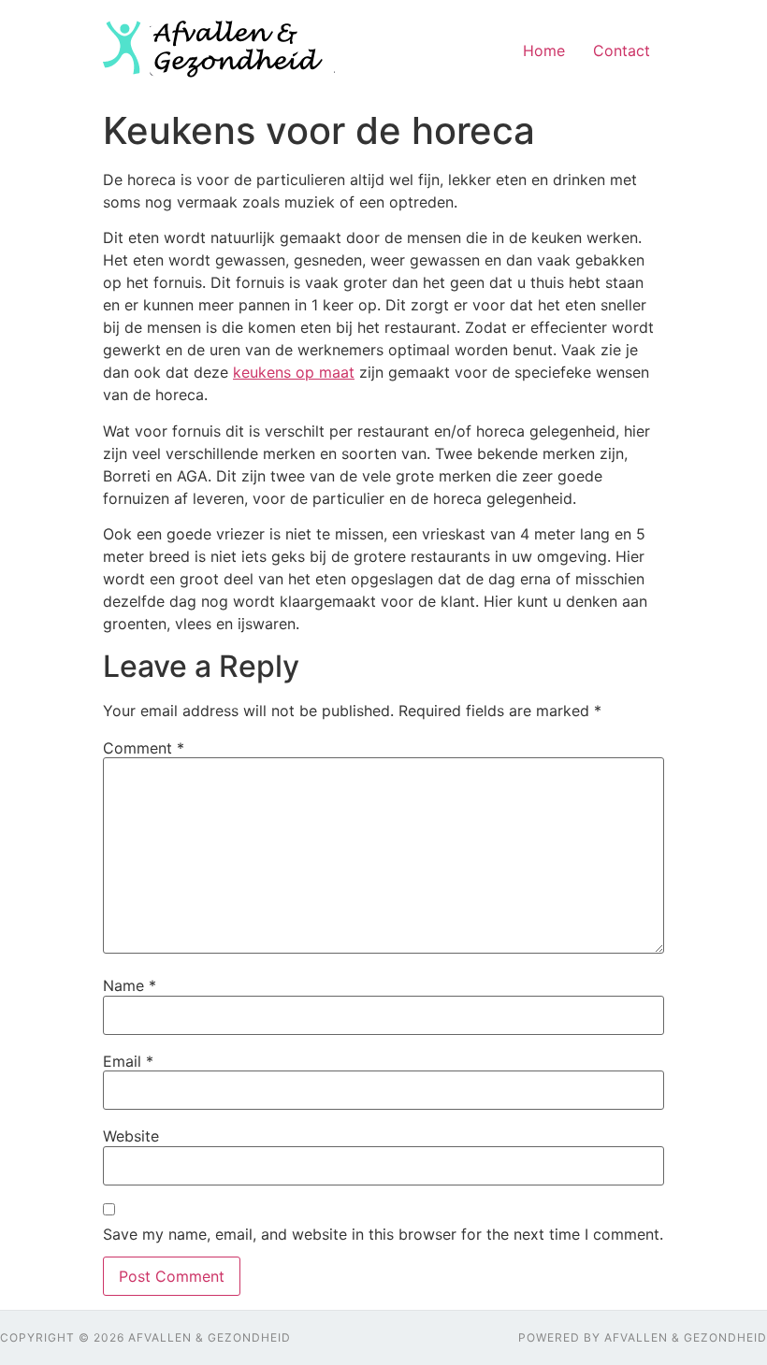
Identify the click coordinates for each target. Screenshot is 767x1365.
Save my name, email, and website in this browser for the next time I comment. (383, 1234)
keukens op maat (294, 372)
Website (131, 1135)
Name (129, 985)
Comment (143, 747)
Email (128, 1061)
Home (544, 50)
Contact (621, 50)
